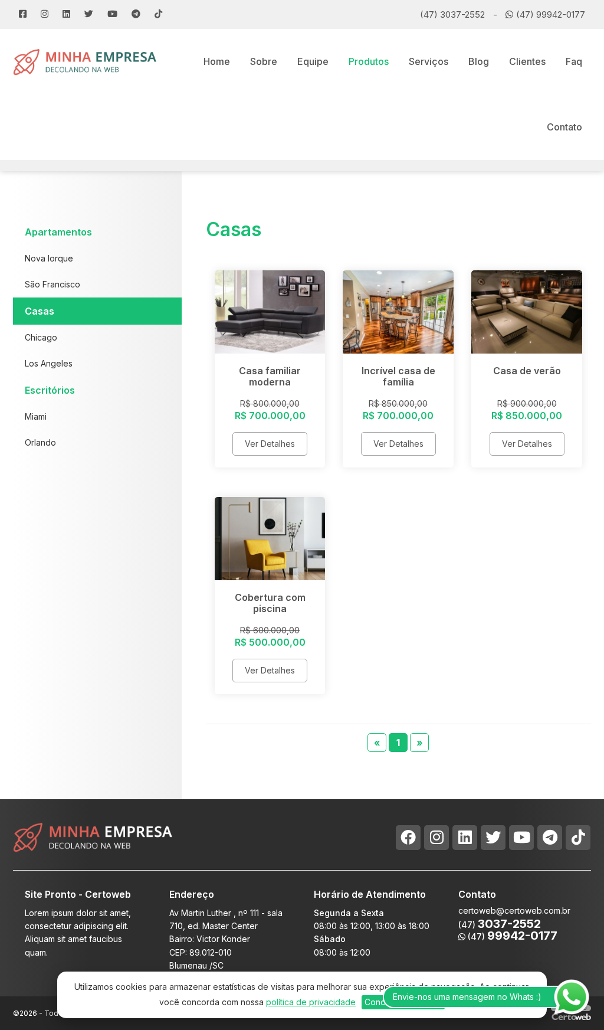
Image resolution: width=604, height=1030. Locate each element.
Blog (478, 61)
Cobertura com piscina (270, 602)
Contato (564, 127)
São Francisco (52, 284)
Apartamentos (58, 232)
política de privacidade (311, 1002)
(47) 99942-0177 (550, 14)
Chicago (41, 337)
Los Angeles (49, 363)
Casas (39, 311)
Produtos (369, 61)
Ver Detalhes (270, 444)
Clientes (527, 61)
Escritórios (50, 390)
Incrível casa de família (398, 376)
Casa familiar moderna (270, 376)
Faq (574, 61)
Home (216, 61)
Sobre (263, 61)
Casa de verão (527, 371)
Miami (36, 416)
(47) (511, 936)
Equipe (313, 61)
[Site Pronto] (85, 61)
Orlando (40, 442)
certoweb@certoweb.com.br (514, 910)
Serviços (428, 61)
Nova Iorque (49, 258)
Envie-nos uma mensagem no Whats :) (467, 997)
